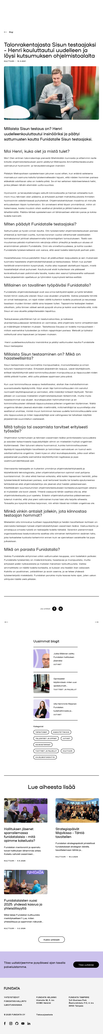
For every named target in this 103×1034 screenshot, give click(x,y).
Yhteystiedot (11, 997)
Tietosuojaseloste (44, 1014)
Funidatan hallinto (15, 1001)
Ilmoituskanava (13, 1005)
